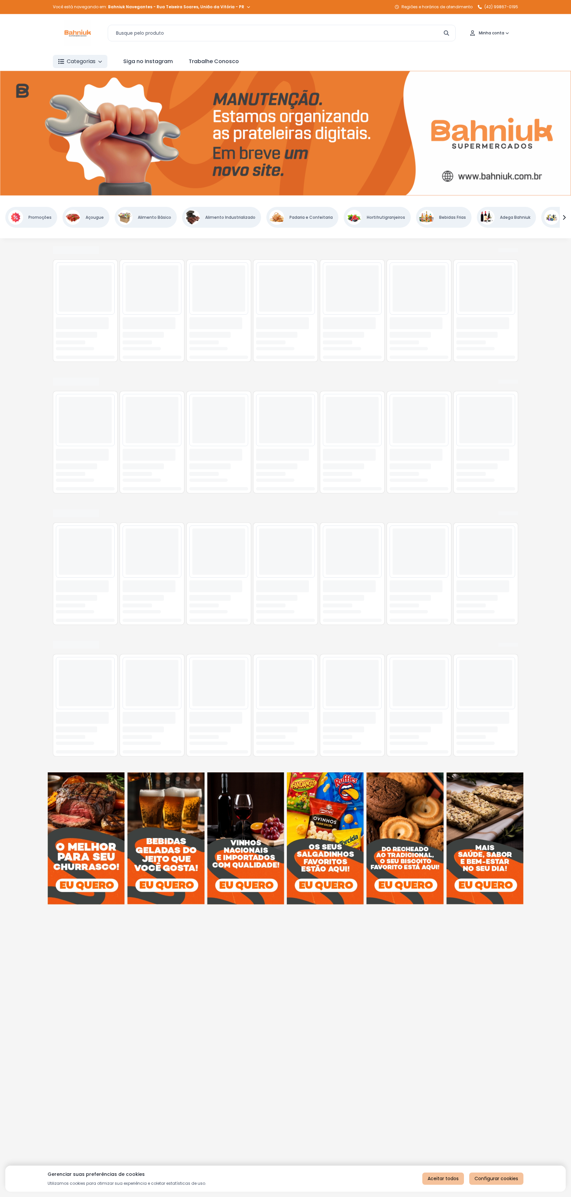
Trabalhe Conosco (214, 61)
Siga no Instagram (148, 61)
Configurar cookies (496, 1178)
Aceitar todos (443, 1178)
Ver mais (507, 250)
